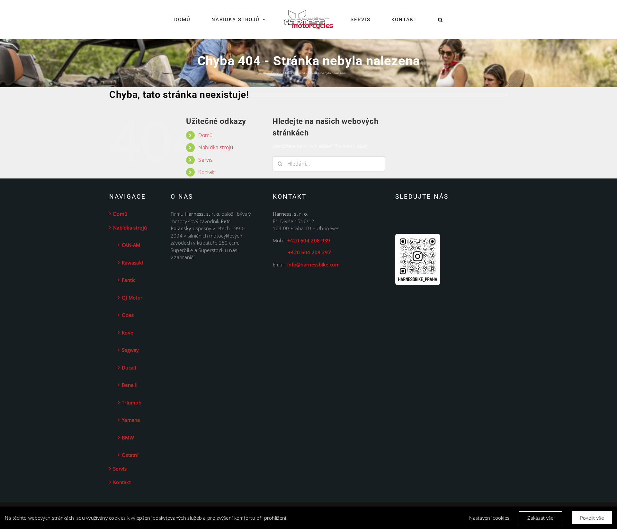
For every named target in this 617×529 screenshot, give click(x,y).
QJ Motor (132, 297)
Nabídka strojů (215, 147)
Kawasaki (132, 262)
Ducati (129, 367)
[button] (420, 19)
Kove (127, 332)
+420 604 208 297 (302, 252)
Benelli (130, 385)
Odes (128, 315)
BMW (128, 437)
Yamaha (131, 420)
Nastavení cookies (489, 518)
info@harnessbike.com (313, 264)
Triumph (131, 402)
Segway (130, 350)
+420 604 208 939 (308, 240)
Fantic (129, 280)
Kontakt (207, 172)
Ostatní (130, 455)
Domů (205, 135)
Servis (205, 159)
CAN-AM (131, 245)
